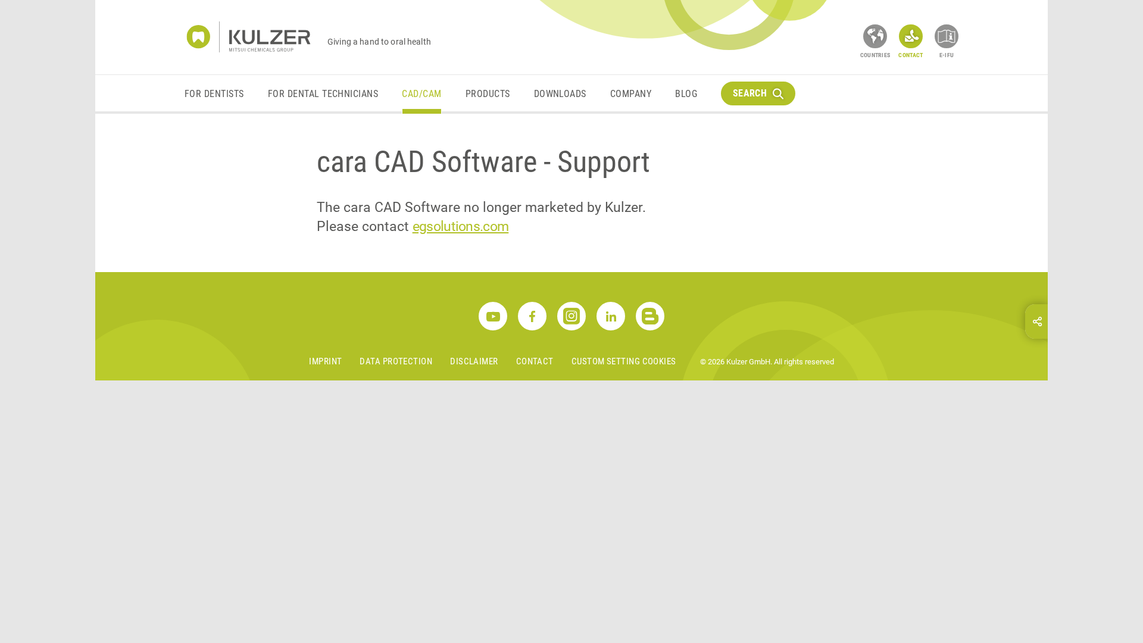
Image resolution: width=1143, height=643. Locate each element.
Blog (686, 93)
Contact (535, 361)
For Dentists (214, 93)
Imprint (325, 361)
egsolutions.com (461, 227)
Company (630, 93)
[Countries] (875, 36)
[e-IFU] (946, 36)
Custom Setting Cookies (624, 361)
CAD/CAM (421, 93)
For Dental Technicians (323, 93)
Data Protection (396, 361)
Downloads (560, 93)
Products (488, 93)
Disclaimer (474, 361)
